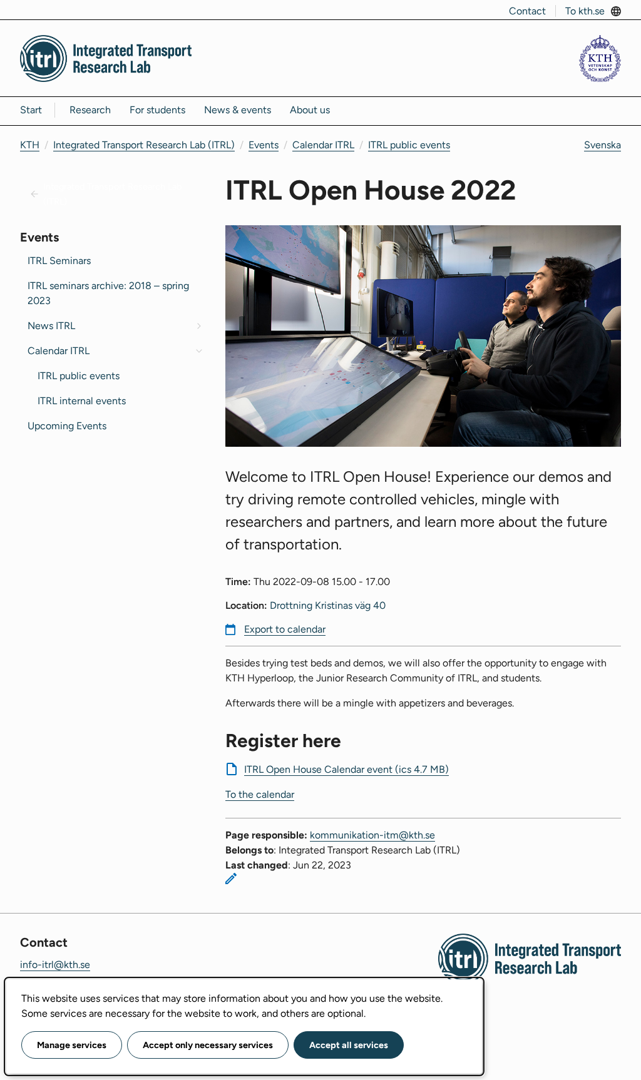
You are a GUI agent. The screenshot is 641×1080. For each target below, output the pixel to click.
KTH (29, 145)
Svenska (602, 145)
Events (264, 145)
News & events (237, 110)
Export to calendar (285, 629)
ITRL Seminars (59, 261)
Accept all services (348, 1045)
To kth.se (585, 11)
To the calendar (259, 794)
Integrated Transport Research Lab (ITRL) (144, 145)
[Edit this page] (231, 878)
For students (157, 110)
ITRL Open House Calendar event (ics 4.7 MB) (346, 769)
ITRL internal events (82, 401)
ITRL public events (409, 145)
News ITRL (51, 326)
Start (31, 110)
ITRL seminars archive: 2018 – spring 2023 (108, 293)
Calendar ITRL (323, 145)
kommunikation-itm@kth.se (372, 835)
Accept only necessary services (208, 1045)
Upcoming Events (67, 426)
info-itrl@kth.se (55, 964)
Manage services (71, 1045)
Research (90, 110)
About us (310, 110)
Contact (527, 11)
